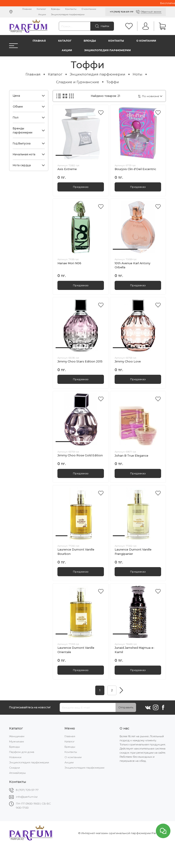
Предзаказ (80, 187)
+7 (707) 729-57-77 (121, 11)
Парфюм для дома (21, 752)
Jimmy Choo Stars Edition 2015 (80, 361)
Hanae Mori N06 (69, 263)
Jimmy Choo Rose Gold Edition (80, 455)
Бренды (55, 9)
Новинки (15, 757)
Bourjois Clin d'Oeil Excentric (135, 169)
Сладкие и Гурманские (77, 82)
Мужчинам (16, 741)
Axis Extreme (67, 169)
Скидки (14, 767)
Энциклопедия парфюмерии (68, 14)
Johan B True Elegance (131, 455)
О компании (89, 9)
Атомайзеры (17, 773)
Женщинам (16, 736)
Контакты (71, 9)
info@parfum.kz (27, 796)
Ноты (137, 74)
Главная (27, 9)
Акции (42, 14)
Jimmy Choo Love (128, 361)
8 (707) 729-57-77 (27, 790)
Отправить (125, 707)
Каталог (41, 9)
